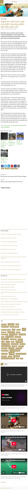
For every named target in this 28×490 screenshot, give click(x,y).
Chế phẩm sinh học (6, 329)
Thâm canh (5, 350)
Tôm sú (10, 356)
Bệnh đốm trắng (14, 326)
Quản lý (21, 346)
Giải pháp (17, 336)
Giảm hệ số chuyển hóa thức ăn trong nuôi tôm (11, 309)
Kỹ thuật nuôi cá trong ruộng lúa (8, 289)
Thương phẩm (14, 168)
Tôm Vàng (14, 1)
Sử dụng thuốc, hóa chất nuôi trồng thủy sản (11, 265)
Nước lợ (22, 344)
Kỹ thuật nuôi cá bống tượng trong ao (9, 253)
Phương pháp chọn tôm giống (7, 287)
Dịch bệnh (22, 334)
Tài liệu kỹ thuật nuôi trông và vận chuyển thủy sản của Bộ (14, 301)
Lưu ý (7, 341)
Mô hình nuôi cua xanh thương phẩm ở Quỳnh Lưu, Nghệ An (4, 144)
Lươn (13, 341)
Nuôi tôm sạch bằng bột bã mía (8, 407)
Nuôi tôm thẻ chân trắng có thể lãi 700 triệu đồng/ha (13, 175)
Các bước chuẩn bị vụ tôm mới (8, 306)
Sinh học (11, 348)
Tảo (17, 358)
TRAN (16, 386)
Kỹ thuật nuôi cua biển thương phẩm (20, 142)
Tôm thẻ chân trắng (8, 358)
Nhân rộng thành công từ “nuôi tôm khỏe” (10, 262)
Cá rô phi (11, 332)
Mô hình (7, 168)
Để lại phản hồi (12, 29)
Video (5, 364)
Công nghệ (13, 334)
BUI (22, 430)
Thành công (19, 348)
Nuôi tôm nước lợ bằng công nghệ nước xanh (11, 234)
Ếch (22, 358)
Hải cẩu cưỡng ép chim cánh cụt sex (9, 245)
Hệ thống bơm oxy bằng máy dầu (8, 430)
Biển (17, 324)
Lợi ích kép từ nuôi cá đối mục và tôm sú (10, 314)
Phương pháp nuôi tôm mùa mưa (8, 249)
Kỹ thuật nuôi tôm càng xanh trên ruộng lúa (10, 304)
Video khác (4, 482)
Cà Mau (18, 329)
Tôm (11, 353)
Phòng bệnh (6, 346)
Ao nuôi (11, 324)
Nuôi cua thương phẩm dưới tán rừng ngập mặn (12, 143)
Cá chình (4, 332)
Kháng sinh (13, 339)
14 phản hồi (21, 386)
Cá (24, 329)
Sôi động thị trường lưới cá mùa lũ (8, 238)
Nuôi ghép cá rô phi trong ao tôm (8, 296)
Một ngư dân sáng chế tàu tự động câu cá (11, 453)
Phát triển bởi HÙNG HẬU (6, 488)
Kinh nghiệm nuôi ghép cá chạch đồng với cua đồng (12, 312)
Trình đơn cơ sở (1, 1)
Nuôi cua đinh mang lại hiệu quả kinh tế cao (11, 180)
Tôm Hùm (4, 356)
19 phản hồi (17, 478)
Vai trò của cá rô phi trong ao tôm (8, 284)
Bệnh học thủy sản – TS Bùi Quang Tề (9, 299)
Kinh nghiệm (4, 18)
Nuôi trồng (14, 344)
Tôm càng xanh (21, 353)
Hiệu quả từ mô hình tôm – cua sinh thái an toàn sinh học (4, 160)
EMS (3, 336)
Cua (3, 168)
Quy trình (14, 346)
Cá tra (18, 332)
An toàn (4, 324)
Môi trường (5, 344)
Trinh (7, 29)
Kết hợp (20, 339)
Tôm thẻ (16, 356)
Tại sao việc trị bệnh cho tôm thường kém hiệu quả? (12, 281)
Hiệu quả (5, 339)
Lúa (3, 341)
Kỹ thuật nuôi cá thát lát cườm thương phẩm (11, 269)
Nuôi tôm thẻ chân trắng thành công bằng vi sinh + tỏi (13, 279)
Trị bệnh (4, 353)
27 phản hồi (5, 455)
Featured (9, 336)
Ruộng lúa (4, 348)
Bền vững (5, 326)
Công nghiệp (5, 334)
